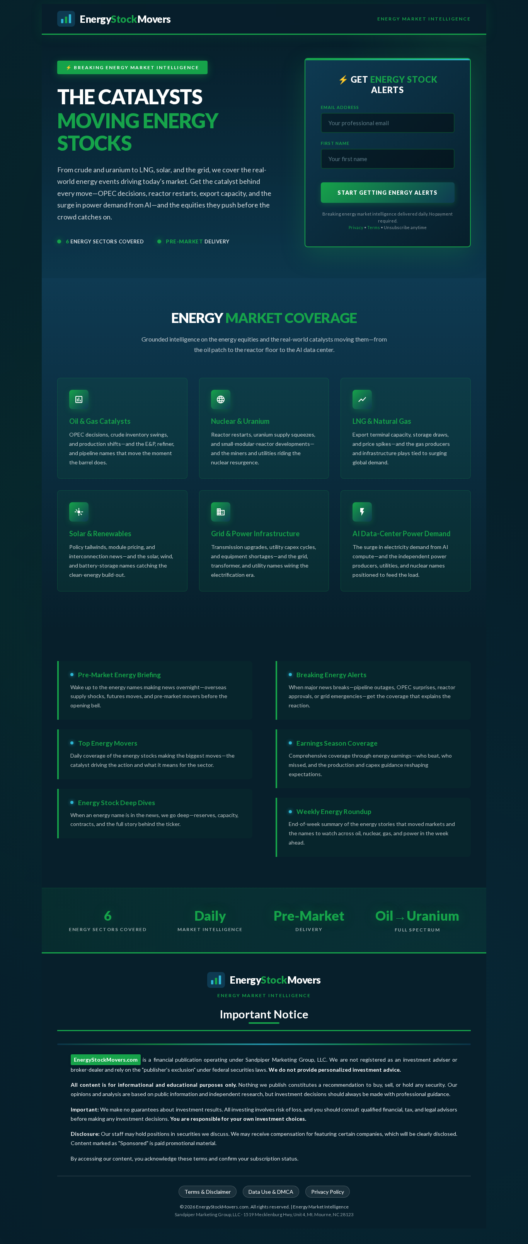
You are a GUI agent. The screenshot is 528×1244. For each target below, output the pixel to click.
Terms (373, 227)
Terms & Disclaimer (207, 1191)
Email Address (340, 107)
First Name (335, 143)
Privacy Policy (327, 1191)
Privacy (356, 227)
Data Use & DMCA (271, 1191)
